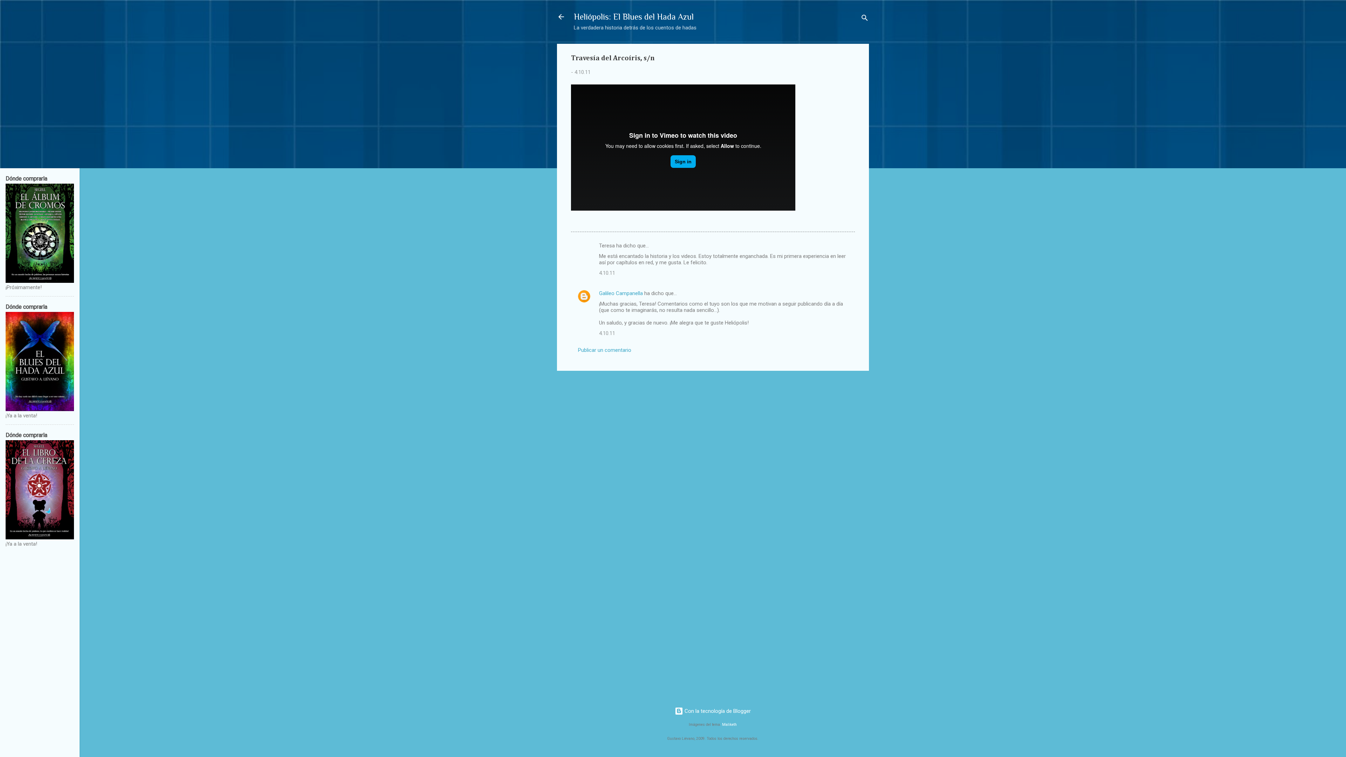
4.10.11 (607, 273)
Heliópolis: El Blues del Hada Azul (634, 16)
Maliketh (729, 724)
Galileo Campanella (621, 293)
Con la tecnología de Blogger (717, 711)
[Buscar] (865, 19)
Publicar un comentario (604, 350)
